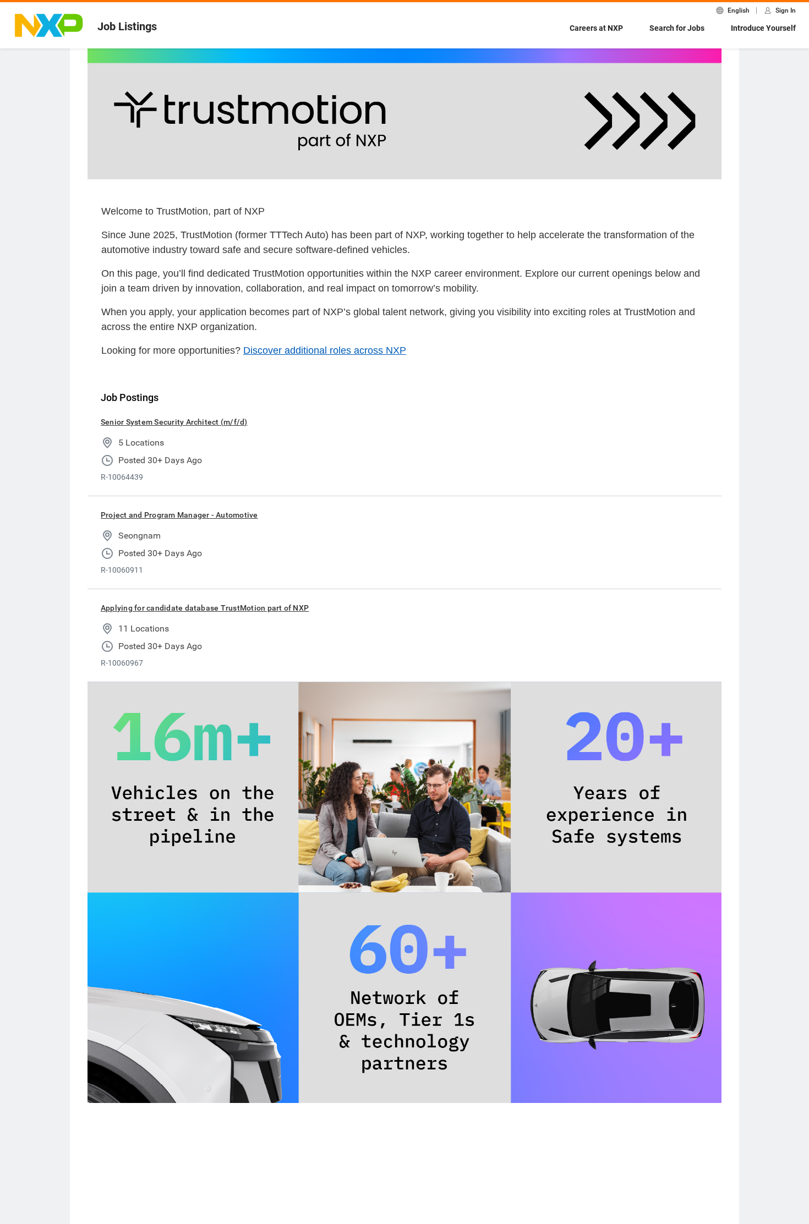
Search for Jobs (676, 28)
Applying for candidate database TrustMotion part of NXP (205, 607)
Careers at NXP (596, 28)
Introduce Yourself (763, 28)
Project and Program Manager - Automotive (179, 515)
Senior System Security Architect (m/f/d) (174, 422)
